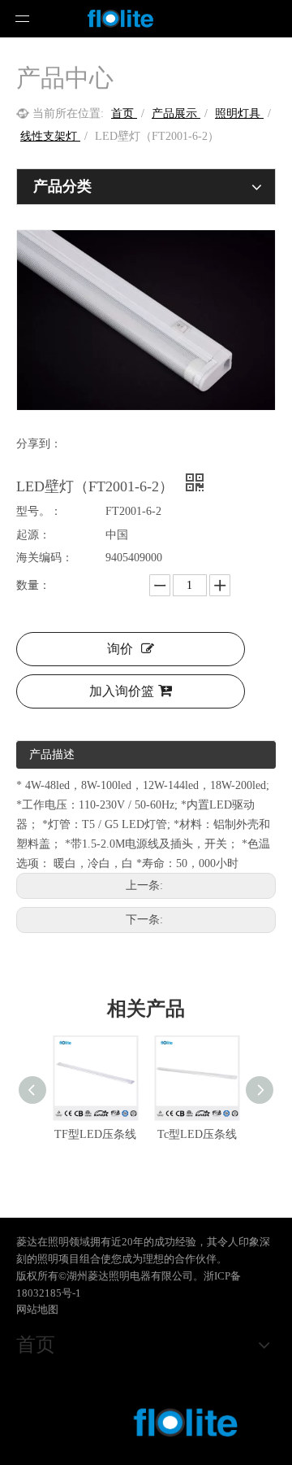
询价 (120, 649)
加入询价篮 (121, 691)
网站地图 (37, 1309)
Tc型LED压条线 (197, 1134)
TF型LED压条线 (95, 1134)
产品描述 (52, 754)
